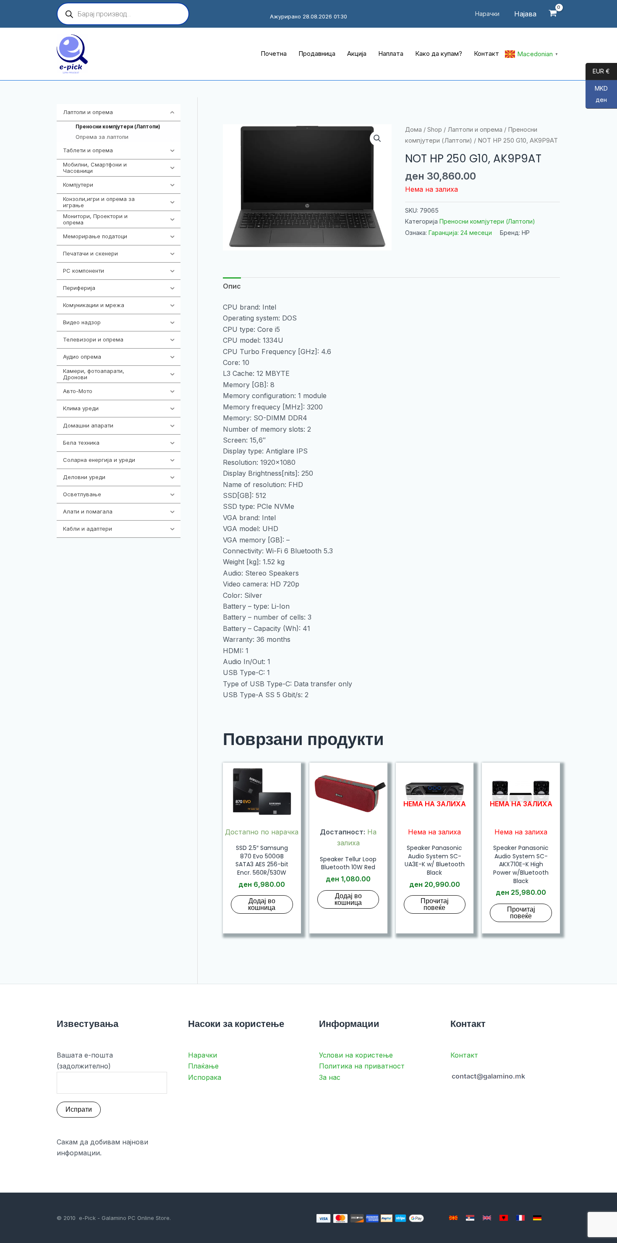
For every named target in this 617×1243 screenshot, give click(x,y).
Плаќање (203, 1066)
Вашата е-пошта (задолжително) (85, 1060)
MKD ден (597, 94)
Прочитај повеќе (435, 904)
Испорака (204, 1077)
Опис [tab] (232, 286)
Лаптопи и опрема (474, 129)
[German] (537, 1218)
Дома (413, 129)
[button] (377, 138)
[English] (487, 1218)
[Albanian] (503, 1218)
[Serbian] (470, 1218)
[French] (520, 1218)
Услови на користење (356, 1055)
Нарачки (202, 1055)
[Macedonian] (453, 1218)
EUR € (598, 72)
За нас (329, 1077)
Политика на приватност (362, 1066)
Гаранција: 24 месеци (460, 232)
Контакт (464, 1055)
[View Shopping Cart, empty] (552, 14)
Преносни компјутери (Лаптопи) (487, 221)
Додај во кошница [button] (261, 904)
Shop (434, 129)
